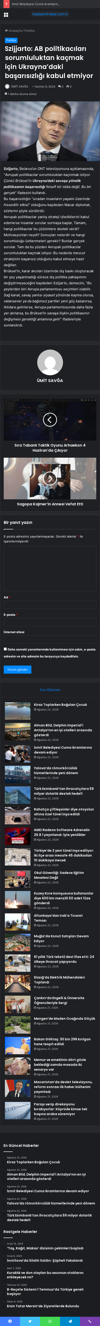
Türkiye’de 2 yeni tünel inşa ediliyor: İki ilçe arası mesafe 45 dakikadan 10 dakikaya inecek (64, 855)
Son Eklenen (50, 690)
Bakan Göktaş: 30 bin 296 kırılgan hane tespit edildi (62, 1041)
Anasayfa (15, 30)
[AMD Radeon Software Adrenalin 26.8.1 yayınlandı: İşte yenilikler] (17, 836)
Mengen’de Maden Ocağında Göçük (64, 1018)
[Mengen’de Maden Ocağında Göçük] (17, 1025)
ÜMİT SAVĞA (19, 86)
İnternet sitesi (14, 632)
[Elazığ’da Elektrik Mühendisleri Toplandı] (17, 983)
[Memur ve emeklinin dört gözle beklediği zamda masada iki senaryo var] (17, 1066)
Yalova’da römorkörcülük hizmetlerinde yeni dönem (56, 770)
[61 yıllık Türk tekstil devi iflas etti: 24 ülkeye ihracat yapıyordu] (17, 963)
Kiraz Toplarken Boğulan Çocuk (60, 704)
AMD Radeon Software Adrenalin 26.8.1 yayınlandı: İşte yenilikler (62, 832)
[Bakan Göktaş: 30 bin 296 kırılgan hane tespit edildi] (17, 1045)
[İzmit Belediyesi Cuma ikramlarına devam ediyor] (17, 754)
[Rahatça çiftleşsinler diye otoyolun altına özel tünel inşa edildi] (17, 815)
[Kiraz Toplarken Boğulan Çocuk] (17, 711)
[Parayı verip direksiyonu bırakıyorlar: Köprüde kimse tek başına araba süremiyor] (17, 1110)
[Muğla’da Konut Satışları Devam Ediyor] (17, 942)
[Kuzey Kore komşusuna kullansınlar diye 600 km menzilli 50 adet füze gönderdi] (17, 899)
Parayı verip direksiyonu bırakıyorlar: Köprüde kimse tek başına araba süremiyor (60, 1109)
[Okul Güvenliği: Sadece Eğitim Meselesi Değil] (17, 879)
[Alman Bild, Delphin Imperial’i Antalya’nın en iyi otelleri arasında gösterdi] (17, 731)
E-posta (11, 614)
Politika (29, 30)
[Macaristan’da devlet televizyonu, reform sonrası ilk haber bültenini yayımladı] (17, 1088)
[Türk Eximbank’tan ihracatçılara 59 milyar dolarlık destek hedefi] (17, 795)
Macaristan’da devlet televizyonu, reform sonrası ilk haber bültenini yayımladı (63, 1087)
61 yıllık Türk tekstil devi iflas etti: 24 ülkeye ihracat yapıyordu (64, 959)
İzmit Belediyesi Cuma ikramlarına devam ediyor (46, 4)
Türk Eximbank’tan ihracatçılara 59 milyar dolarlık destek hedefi (64, 791)
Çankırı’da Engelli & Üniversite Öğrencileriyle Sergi (59, 1000)
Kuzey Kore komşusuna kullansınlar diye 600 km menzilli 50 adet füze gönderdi (63, 898)
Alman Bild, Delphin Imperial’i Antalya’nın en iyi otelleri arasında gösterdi (63, 730)
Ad (7, 597)
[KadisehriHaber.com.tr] (50, 14)
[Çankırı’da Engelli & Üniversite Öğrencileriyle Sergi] (17, 1004)
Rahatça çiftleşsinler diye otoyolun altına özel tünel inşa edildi (64, 811)
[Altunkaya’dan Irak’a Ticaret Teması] (17, 922)
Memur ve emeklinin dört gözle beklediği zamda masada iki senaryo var (60, 1064)
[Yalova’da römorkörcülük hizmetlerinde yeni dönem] (17, 774)
